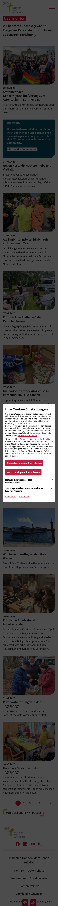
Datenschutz (10, 496)
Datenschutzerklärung (27, 435)
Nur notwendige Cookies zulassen (24, 463)
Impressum (24, 496)
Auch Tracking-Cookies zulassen (23, 472)
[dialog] (29, 453)
